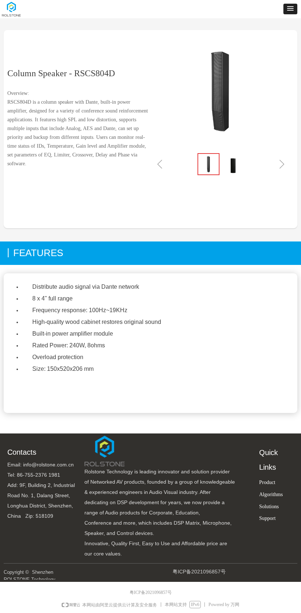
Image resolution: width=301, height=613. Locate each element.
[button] (290, 9)
